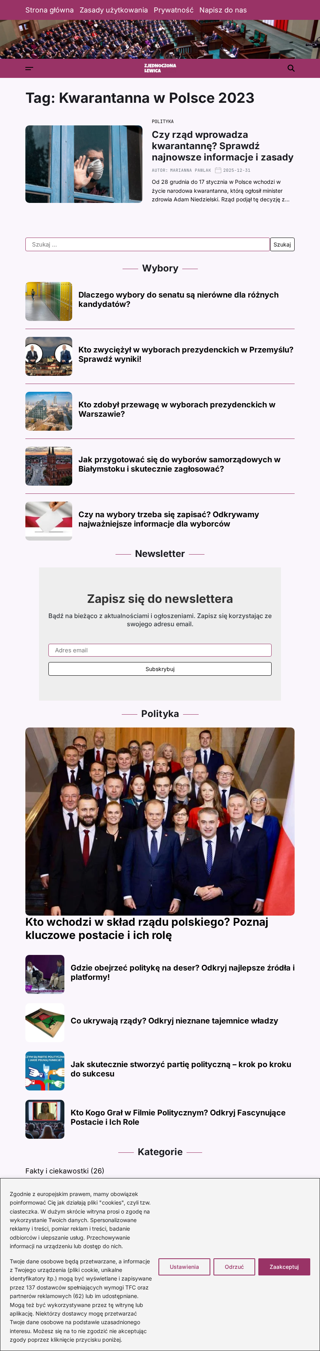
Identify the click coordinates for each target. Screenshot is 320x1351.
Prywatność (174, 10)
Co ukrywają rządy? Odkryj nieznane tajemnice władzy (174, 1020)
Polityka (163, 121)
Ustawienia (184, 1266)
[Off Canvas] (29, 68)
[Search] (291, 68)
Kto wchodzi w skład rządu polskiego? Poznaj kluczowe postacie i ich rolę (146, 928)
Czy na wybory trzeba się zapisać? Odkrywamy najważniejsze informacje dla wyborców (168, 519)
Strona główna (49, 10)
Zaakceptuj (284, 1266)
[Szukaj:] (147, 245)
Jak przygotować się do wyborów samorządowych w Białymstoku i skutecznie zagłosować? (179, 464)
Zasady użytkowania (114, 10)
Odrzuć (234, 1266)
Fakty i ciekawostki (57, 1171)
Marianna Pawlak (190, 170)
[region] (160, 1264)
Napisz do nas (223, 10)
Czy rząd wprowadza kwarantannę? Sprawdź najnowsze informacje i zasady (222, 146)
